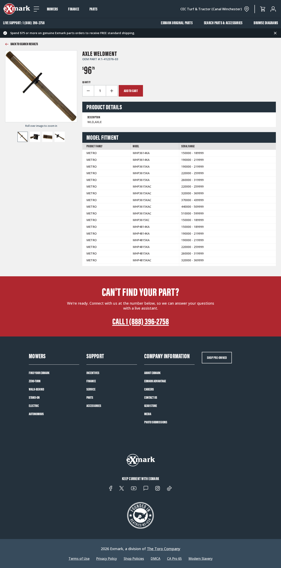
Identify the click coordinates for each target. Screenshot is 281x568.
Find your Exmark (39, 373)
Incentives (92, 373)
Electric (34, 406)
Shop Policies (134, 558)
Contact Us (150, 397)
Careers (149, 389)
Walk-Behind (36, 389)
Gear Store (150, 406)
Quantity (86, 82)
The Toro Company (163, 548)
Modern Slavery (200, 558)
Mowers (52, 9)
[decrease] (88, 91)
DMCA (155, 558)
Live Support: (24, 22)
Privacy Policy (106, 558)
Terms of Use (79, 558)
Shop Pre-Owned (217, 357)
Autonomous (36, 414)
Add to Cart (131, 91)
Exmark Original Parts (177, 22)
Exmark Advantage (155, 381)
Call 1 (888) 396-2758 (140, 321)
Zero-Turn (35, 381)
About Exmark (152, 373)
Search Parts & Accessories (223, 22)
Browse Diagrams (266, 22)
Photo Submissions (155, 422)
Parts (93, 9)
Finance (73, 9)
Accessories (93, 406)
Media (147, 414)
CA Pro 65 (174, 558)
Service (90, 389)
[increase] (112, 91)
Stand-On (34, 397)
